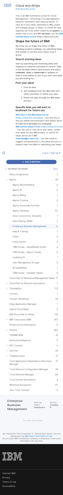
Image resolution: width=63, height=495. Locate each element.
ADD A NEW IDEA (32, 162)
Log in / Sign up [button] (51, 153)
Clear (55, 169)
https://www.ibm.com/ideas (29, 118)
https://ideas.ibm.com (51, 126)
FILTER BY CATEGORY (18, 169)
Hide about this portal (25, 9)
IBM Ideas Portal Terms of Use (38, 436)
